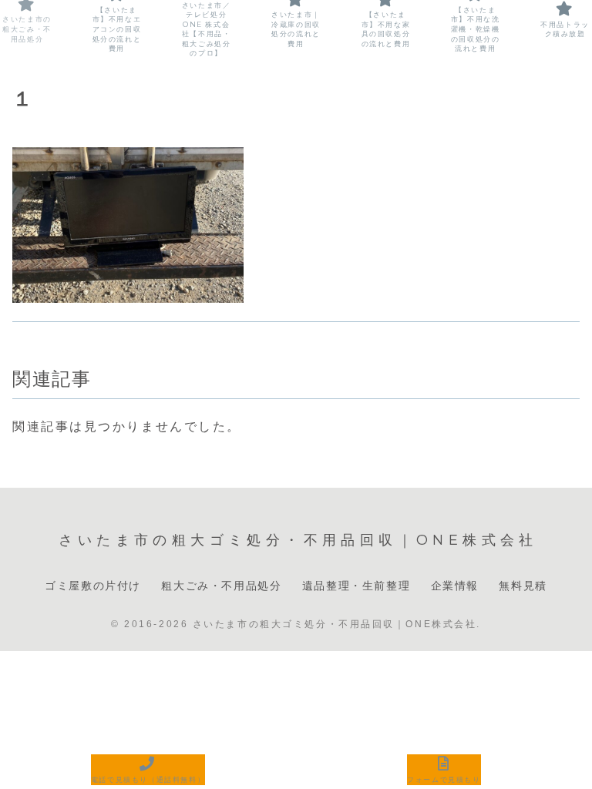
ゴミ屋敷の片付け (93, 586)
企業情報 (455, 586)
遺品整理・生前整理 (356, 586)
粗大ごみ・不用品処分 (221, 586)
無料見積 (523, 586)
